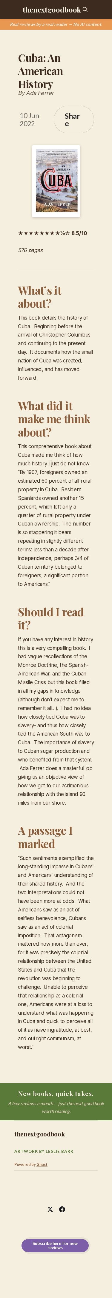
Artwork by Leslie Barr (43, 1151)
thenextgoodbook (52, 9)
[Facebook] (62, 1209)
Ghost (41, 1164)
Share (72, 119)
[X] (50, 1209)
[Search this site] (85, 9)
